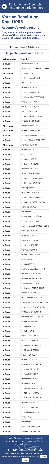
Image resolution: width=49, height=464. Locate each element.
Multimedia (24, 444)
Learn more (32, 456)
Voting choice (9, 59)
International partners (16, 441)
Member (25, 59)
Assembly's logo (35, 441)
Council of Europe (14, 438)
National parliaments (33, 438)
